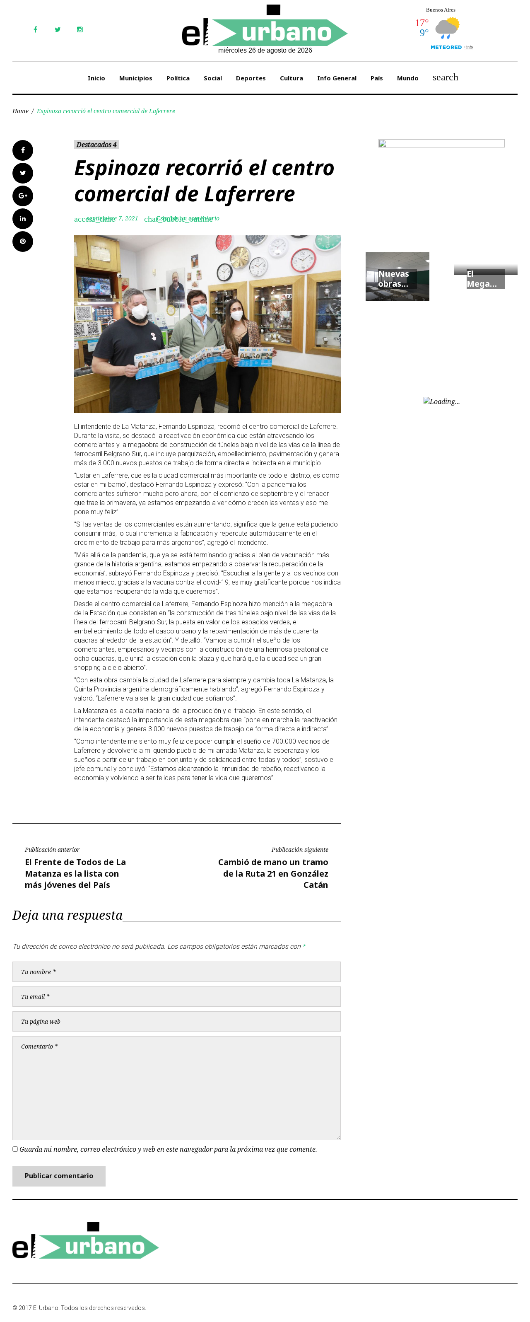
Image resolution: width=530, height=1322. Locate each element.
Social (213, 78)
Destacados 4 (97, 144)
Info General (337, 78)
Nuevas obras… (393, 278)
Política (178, 78)
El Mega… (482, 278)
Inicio (96, 78)
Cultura (291, 78)
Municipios (135, 78)
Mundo (408, 78)
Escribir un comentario (188, 218)
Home (20, 111)
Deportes (251, 78)
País (377, 78)
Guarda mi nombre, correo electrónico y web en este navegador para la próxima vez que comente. (168, 1149)
